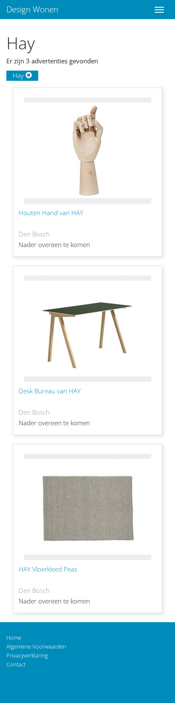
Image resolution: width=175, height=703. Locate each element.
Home (13, 637)
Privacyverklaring (27, 655)
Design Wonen (32, 9)
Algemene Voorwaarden (36, 646)
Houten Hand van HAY (51, 212)
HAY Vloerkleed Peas (48, 569)
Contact (15, 664)
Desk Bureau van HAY (50, 391)
